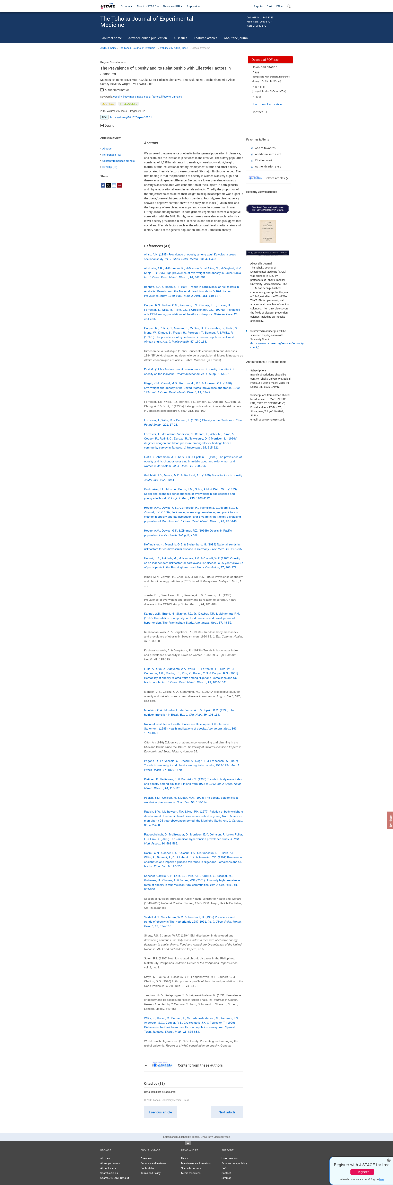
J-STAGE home (108, 47)
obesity (117, 96)
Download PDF (266, 59)
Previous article (160, 1112)
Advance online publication (147, 38)
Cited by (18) (109, 167)
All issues (180, 38)
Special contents (191, 1168)
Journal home (112, 38)
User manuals (229, 1158)
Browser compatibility (234, 1163)
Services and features (153, 1163)
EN (278, 6)
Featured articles (205, 38)
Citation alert (263, 160)
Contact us (259, 112)
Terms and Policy (151, 1173)
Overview (146, 1158)
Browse (125, 6)
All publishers (108, 1168)
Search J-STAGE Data (113, 1178)
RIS (257, 72)
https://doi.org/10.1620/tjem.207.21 (131, 117)
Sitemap (226, 1178)
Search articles (109, 1173)
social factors (152, 96)
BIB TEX (260, 87)
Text (258, 97)
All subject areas (110, 1163)
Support (192, 6)
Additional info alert (268, 154)
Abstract (107, 148)
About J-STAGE (147, 6)
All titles (105, 1158)
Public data (147, 1168)
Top (188, 1143)
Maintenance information (195, 1163)
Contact (226, 1173)
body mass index (133, 96)
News (184, 1158)
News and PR (172, 6)
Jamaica (177, 96)
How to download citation (267, 104)
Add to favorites (265, 148)
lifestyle (166, 96)
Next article (227, 1112)
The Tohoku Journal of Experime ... (138, 47)
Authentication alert (268, 166)
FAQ (224, 1168)
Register (363, 1172)
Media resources (191, 1173)
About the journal (236, 38)
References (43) (111, 154)
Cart (269, 6)
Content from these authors (118, 161)
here (381, 1179)
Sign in (258, 6)
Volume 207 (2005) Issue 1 (175, 47)
